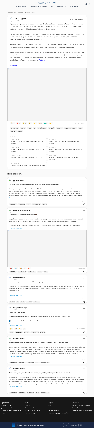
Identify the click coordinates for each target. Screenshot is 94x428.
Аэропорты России (7, 405)
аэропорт (12, 302)
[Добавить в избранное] (84, 181)
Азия (49, 405)
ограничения (18, 332)
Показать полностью (15, 198)
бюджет (23, 128)
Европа (27, 405)
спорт (80, 128)
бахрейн (13, 131)
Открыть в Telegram (76, 19)
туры (29, 128)
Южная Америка (77, 408)
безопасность (32, 271)
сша (17, 302)
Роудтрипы (51, 408)
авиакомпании (36, 204)
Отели (52, 6)
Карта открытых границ (32, 410)
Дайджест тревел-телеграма (81, 405)
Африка (50, 403)
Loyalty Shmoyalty (19, 180)
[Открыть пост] (84, 204)
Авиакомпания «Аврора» (21, 210)
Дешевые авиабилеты (8, 408)
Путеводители (21, 6)
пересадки (36, 302)
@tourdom (13, 65)
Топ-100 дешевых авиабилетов (11, 410)
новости (59, 128)
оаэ (35, 128)
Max (66, 425)
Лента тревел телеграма (38, 6)
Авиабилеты (61, 6)
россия (11, 332)
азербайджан (42, 128)
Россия (27, 403)
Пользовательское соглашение (82, 410)
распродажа (21, 204)
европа (28, 204)
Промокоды (73, 6)
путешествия (13, 362)
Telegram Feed (11, 12)
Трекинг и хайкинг (31, 408)
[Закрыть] (81, 425)
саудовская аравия (70, 128)
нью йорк (29, 302)
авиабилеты (14, 128)
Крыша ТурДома (23, 12)
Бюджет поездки (53, 410)
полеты (46, 271)
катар (20, 131)
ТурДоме (42, 60)
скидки (37, 362)
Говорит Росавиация (20, 308)
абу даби (51, 128)
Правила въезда (30, 413)
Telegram (74, 425)
